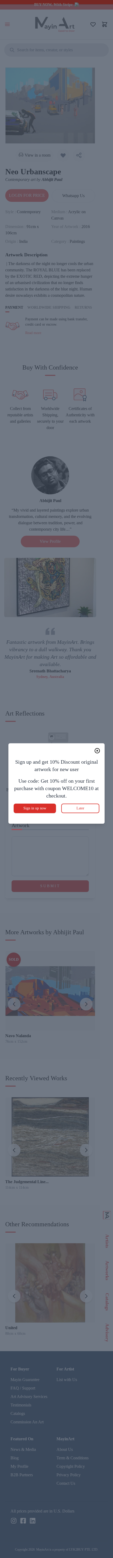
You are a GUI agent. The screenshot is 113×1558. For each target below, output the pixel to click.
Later (80, 808)
